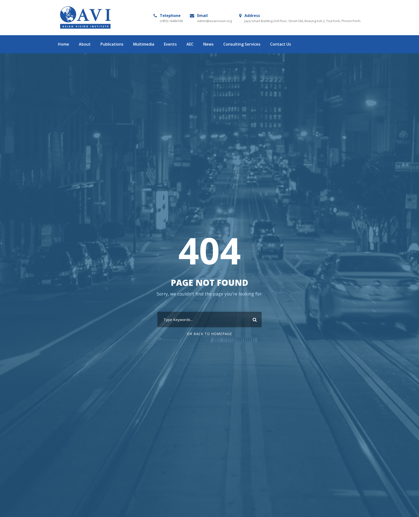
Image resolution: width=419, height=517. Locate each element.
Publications (111, 44)
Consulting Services (241, 44)
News (208, 44)
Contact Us (280, 44)
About (85, 44)
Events (170, 44)
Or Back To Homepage (209, 333)
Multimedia (143, 44)
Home (63, 44)
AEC (189, 44)
